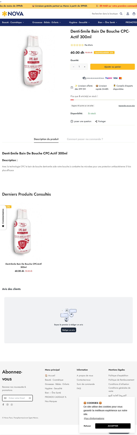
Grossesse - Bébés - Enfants (45, 22)
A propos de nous (85, 375)
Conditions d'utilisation (119, 384)
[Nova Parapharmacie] (13, 14)
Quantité (75, 60)
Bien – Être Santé (106, 22)
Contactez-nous (83, 379)
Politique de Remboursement (121, 379)
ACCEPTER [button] (113, 426)
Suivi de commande (86, 384)
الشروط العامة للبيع (117, 395)
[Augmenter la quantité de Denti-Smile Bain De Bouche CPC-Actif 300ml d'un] (84, 67)
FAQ (79, 388)
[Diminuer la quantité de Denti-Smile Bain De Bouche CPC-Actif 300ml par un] (73, 67)
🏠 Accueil (50, 375)
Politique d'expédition (118, 375)
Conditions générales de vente (119, 389)
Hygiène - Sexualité (78, 22)
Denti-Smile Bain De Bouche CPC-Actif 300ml (23, 265)
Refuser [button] (87, 426)
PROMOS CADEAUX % (55, 397)
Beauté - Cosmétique (54, 379)
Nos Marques (51, 401)
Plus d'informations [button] (94, 418)
